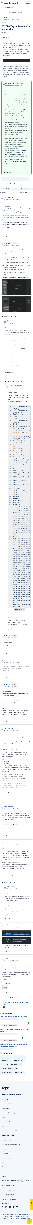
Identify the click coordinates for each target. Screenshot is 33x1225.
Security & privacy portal (9, 1199)
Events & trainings (7, 1158)
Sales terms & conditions (21, 1216)
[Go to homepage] (5, 1090)
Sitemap (4, 1176)
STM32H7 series (7, 1057)
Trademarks (5, 1218)
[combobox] (16, 7)
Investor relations (7, 1104)
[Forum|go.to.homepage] (11, 3)
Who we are (5, 1099)
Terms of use (8, 1216)
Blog (3, 1126)
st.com (23, 348)
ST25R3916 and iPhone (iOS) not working (13, 1016)
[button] (2, 3)
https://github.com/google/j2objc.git (13, 693)
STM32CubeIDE (18, 1061)
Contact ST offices (7, 1140)
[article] (16, 217)
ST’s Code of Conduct (8, 1194)
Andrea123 (7, 17)
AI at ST (4, 1162)
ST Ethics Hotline (7, 1190)
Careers (4, 1117)
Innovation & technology (8, 1113)
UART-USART (19, 1072)
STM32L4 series (16, 1064)
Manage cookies (26, 1218)
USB (16, 1068)
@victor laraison (12, 392)
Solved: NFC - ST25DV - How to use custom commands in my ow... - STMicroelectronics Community (16, 154)
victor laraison (9, 83)
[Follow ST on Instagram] (10, 1207)
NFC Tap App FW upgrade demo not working (14, 1023)
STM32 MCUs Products (6, 1048)
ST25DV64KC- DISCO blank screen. (11, 1038)
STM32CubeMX (6, 1061)
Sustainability (5, 1108)
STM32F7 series (6, 1068)
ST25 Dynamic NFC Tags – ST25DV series (15, 179)
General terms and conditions (10, 1130)
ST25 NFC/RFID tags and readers (12, 12)
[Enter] (3, 7)
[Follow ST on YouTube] (17, 1207)
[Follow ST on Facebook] (14, 1207)
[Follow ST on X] (3, 1207)
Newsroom (5, 1153)
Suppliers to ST (6, 1121)
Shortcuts (4, 1172)
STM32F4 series (19, 1057)
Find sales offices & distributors (11, 1144)
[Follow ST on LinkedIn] (6, 1207)
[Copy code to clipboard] (29, 407)
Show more (18, 609)
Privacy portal (15, 1218)
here (7, 45)
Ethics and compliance (8, 1185)
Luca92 (6, 842)
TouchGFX (5, 1064)
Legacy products (7, 1072)
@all (7, 37)
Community (5, 1149)
